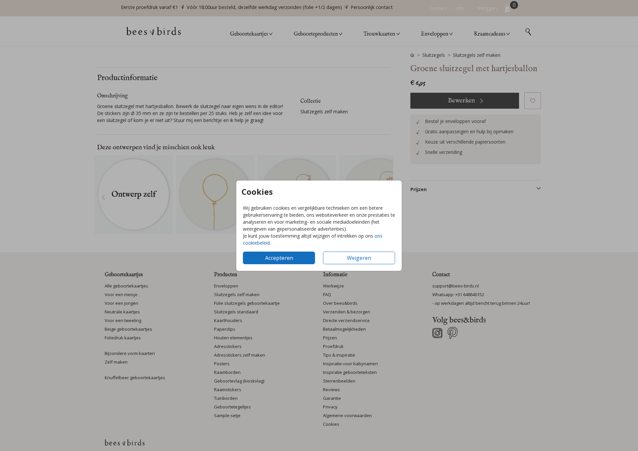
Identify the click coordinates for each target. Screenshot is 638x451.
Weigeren (359, 258)
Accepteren (279, 258)
